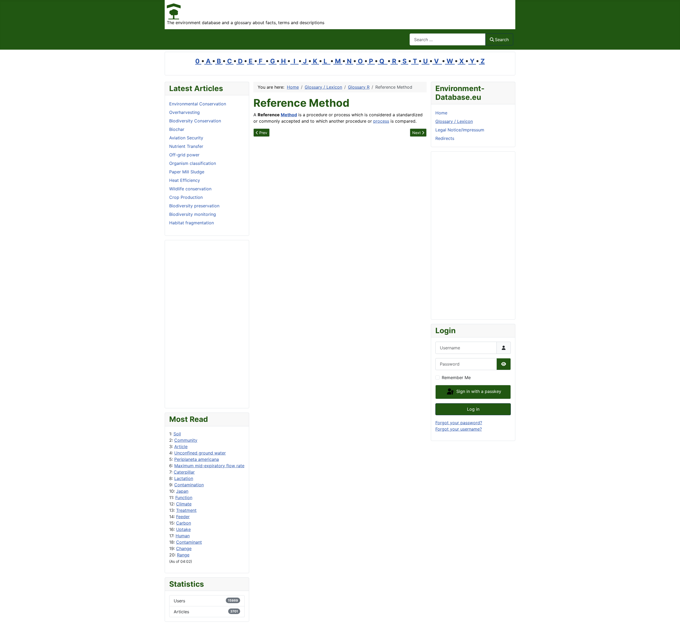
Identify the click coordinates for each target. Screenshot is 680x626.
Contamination (189, 484)
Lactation (183, 478)
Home (441, 112)
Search (502, 39)
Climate (184, 504)
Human (183, 535)
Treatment (186, 510)
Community (185, 440)
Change (184, 548)
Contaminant (189, 542)
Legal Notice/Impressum (459, 129)
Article (181, 446)
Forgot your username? (458, 429)
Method (289, 114)
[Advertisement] (207, 324)
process (381, 121)
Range (183, 555)
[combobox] (448, 39)
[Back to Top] (671, 616)
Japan (182, 491)
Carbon (183, 523)
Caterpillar (184, 472)
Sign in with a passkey (478, 391)
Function (183, 497)
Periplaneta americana (196, 459)
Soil (177, 433)
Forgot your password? (458, 422)
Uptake (183, 529)
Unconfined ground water (200, 453)
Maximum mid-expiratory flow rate (209, 465)
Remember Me (456, 377)
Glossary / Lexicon (454, 121)
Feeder (183, 516)
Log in (473, 409)
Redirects (444, 138)
